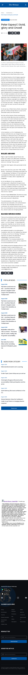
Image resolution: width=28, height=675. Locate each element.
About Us (22, 612)
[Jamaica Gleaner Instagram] (18, 598)
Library (2, 609)
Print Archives (4, 612)
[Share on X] (18, 33)
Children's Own (4, 624)
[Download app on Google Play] (14, 589)
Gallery (12, 619)
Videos (21, 609)
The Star (3, 614)
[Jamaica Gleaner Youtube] (26, 598)
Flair (12, 616)
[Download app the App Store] (14, 593)
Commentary (9, 12)
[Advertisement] (14, 442)
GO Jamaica (13, 614)
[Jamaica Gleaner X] (10, 598)
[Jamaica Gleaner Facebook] (2, 598)
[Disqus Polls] (14, 481)
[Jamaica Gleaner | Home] (14, 5)
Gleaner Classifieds (5, 617)
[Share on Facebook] (12, 33)
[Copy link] (9, 33)
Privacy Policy (22, 621)
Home (2, 12)
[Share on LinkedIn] (15, 33)
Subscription (14, 621)
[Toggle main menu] (2, 4)
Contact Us (22, 614)
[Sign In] (25, 4)
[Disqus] (14, 517)
